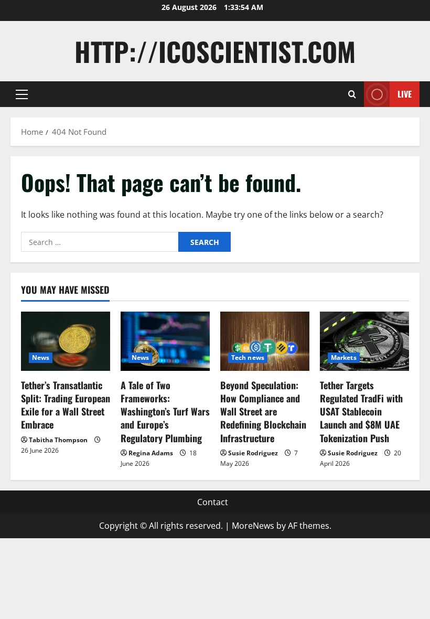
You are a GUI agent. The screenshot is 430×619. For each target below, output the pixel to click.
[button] (21, 94)
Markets (344, 357)
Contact (212, 502)
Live (404, 94)
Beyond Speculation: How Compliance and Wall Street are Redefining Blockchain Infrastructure (263, 411)
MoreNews (253, 525)
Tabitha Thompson (58, 439)
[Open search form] (352, 94)
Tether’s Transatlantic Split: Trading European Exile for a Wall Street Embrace (65, 405)
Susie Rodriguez (253, 453)
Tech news (247, 357)
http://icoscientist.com (215, 50)
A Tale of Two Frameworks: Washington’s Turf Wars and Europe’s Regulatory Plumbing (165, 411)
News (40, 357)
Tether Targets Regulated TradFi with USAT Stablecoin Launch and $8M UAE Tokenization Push (361, 411)
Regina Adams (150, 453)
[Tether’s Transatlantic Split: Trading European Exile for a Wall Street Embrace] (65, 341)
